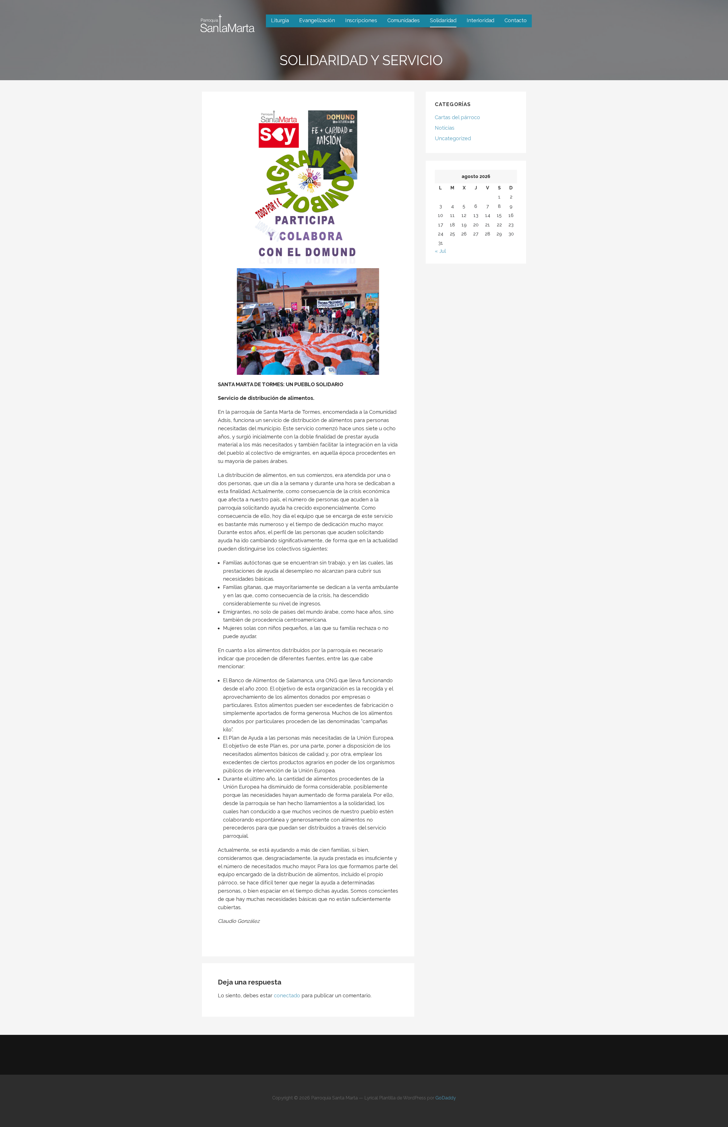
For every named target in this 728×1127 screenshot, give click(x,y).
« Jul (440, 251)
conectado (287, 995)
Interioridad (480, 20)
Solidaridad (443, 20)
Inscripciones (361, 20)
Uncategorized (453, 138)
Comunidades (403, 20)
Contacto (515, 20)
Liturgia (280, 20)
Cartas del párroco (457, 117)
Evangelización (317, 20)
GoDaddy (445, 1098)
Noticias (444, 128)
